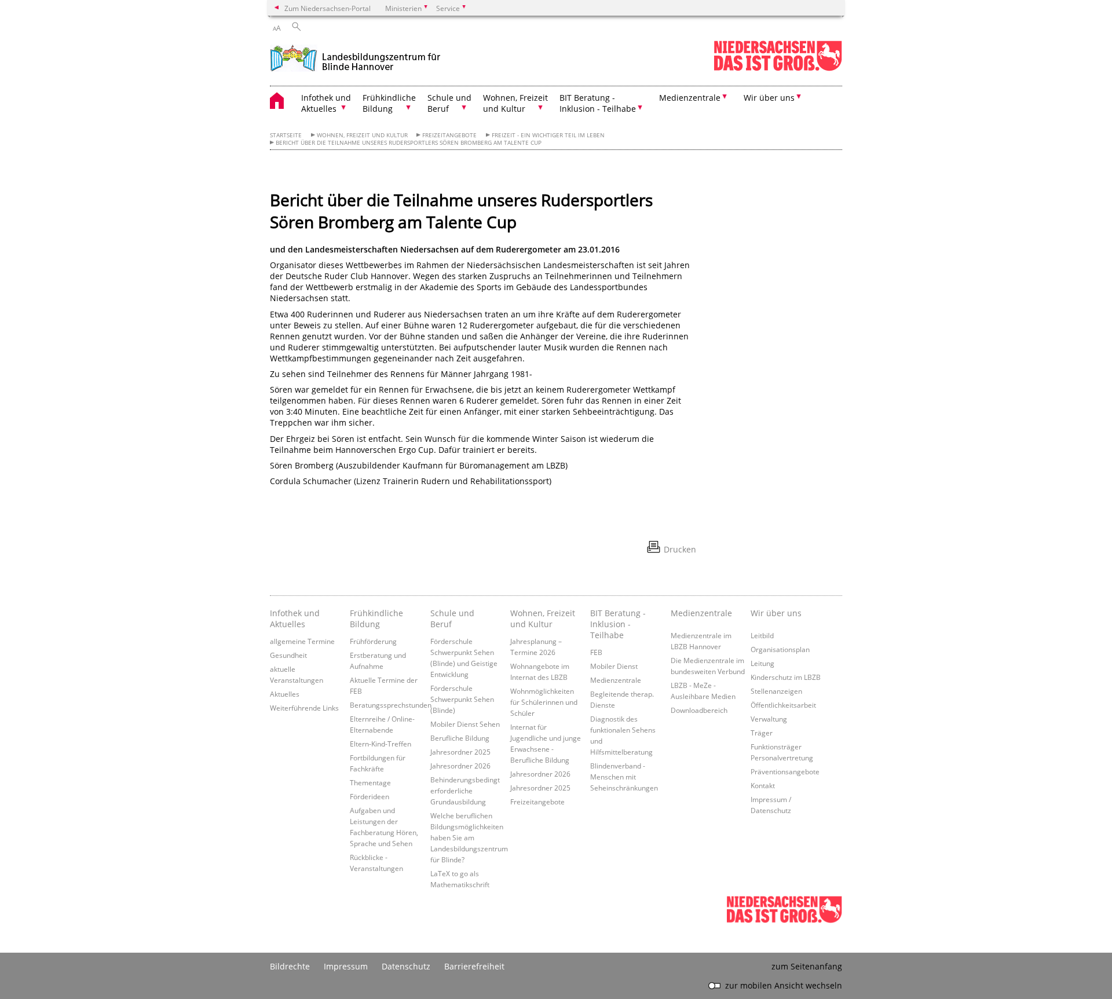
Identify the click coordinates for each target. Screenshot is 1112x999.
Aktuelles (284, 693)
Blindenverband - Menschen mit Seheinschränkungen (624, 776)
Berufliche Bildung (459, 737)
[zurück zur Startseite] (355, 57)
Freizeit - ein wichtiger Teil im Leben (548, 135)
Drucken (680, 549)
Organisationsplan (780, 649)
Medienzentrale (615, 680)
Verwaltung (769, 718)
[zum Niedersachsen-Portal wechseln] (778, 68)
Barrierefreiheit (474, 966)
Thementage (370, 782)
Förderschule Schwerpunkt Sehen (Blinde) (462, 699)
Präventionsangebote (785, 771)
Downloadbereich (699, 710)
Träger (762, 732)
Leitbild (762, 635)
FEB (596, 652)
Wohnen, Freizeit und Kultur (362, 135)
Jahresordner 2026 (460, 765)
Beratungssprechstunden (390, 704)
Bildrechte (290, 966)
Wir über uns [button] (769, 97)
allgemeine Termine (302, 641)
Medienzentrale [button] (689, 97)
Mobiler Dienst (614, 666)
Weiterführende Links (304, 707)
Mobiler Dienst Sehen (465, 724)
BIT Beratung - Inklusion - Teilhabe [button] (597, 103)
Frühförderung (373, 641)
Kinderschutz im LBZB (786, 677)
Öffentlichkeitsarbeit (783, 704)
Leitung (762, 663)
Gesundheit (288, 655)
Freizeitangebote (449, 135)
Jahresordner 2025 (460, 751)
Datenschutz (406, 966)
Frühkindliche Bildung (376, 619)
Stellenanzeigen (776, 691)
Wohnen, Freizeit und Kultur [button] (515, 103)
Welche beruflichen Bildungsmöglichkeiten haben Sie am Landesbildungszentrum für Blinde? (469, 837)
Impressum (346, 966)
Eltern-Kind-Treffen (380, 743)
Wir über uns (776, 613)
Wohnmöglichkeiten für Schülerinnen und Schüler (543, 702)
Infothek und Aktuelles (295, 619)
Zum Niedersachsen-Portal (327, 8)
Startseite (286, 135)
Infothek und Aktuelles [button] (326, 103)
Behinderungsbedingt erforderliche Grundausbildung (465, 790)
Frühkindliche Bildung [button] (389, 103)
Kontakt (763, 785)
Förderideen (369, 796)
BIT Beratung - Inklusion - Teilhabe (618, 624)
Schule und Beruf (452, 619)
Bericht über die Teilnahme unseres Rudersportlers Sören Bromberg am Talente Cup (409, 143)
